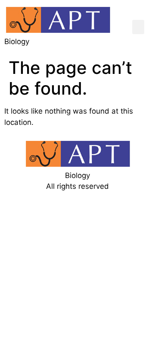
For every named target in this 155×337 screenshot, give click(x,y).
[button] (138, 27)
